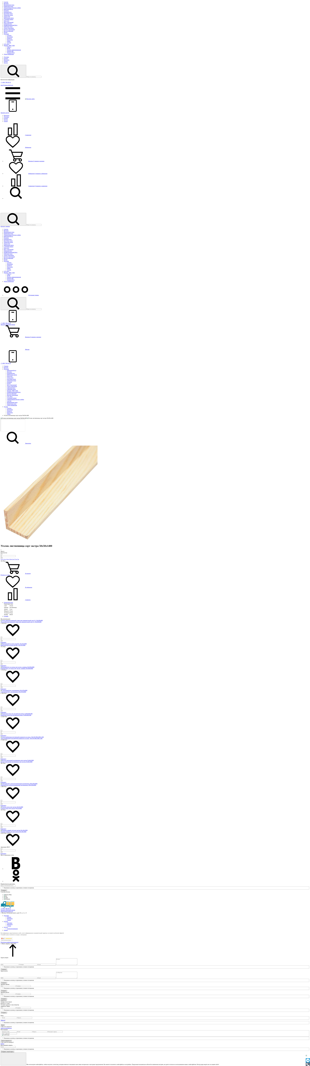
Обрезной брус (8, 23)
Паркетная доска (8, 6)
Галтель (9, 35)
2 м (13, 559)
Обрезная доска (8, 26)
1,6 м (7, 559)
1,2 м (4, 559)
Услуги (6, 62)
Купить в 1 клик (5, 575)
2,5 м (15, 559)
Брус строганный (8, 22)
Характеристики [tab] (8, 602)
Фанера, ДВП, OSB (9, 45)
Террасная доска (8, 15)
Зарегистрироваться (6, 1028)
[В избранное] (13, 635)
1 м (1, 559)
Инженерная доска (9, 5)
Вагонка (6, 3)
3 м (18, 559)
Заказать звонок (8, 324)
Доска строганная (9, 28)
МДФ (8, 48)
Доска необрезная (9, 54)
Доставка (6, 57)
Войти (2, 1025)
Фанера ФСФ (11, 52)
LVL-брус (6, 44)
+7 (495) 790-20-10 (6, 82)
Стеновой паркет (8, 19)
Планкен (6, 10)
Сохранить (3, 969)
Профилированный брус (10, 25)
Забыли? (3, 1020)
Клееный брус (8, 12)
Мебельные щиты (9, 18)
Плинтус (9, 38)
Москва (27, 349)
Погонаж (6, 34)
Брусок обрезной (8, 31)
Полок (5, 32)
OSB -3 (9, 47)
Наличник (10, 37)
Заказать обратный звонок (8, 910)
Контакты (6, 60)
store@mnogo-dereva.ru (7, 85)
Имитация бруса (8, 9)
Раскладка (10, 39)
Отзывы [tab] (6, 616)
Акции (6, 61)
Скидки (6, 2)
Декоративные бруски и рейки (12, 7)
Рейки (8, 41)
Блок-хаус (6, 21)
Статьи (9, 926)
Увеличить (28, 443)
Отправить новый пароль (7, 1051)
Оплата (6, 58)
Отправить (3, 890)
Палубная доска (8, 13)
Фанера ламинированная (14, 50)
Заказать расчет (5, 112)
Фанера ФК (10, 51)
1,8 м (10, 559)
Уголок (9, 42)
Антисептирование (12, 928)
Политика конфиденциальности (9, 942)
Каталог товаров (5, 226)
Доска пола (7, 16)
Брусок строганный (9, 29)
